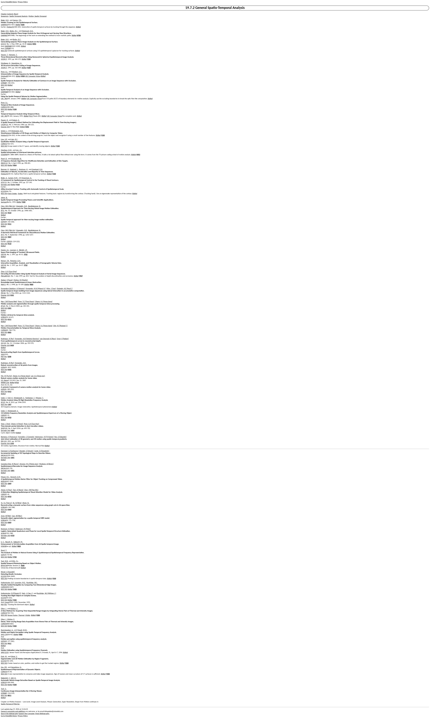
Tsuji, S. (3, 689)
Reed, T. (4, 550)
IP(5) (2, 211)
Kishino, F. (14, 609)
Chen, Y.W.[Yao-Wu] (31, 490)
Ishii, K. (13, 678)
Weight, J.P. (23, 250)
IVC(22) (3, 343)
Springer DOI (5, 185)
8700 (79, 36)
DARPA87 (4, 36)
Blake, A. (4, 178)
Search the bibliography (9, 714)
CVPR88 (7, 48)
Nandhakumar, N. (34, 206)
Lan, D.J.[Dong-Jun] (38, 376)
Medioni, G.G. (17, 72)
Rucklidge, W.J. (31, 583)
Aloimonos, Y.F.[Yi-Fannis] (44, 437)
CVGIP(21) (4, 125)
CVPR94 (3, 587)
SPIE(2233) (5, 653)
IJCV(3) (3, 44)
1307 (9, 405)
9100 (29, 59)
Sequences (5, 16)
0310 (12, 536)
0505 (9, 370)
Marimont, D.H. (27, 31)
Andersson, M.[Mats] (22, 529)
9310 (18, 185)
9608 (22, 566)
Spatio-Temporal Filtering (10, 704)
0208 (9, 357)
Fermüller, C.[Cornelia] (26, 437)
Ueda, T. (4, 398)
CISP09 (3, 415)
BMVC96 (4, 566)
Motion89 (4, 76)
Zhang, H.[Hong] (17, 424)
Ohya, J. (3, 609)
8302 (27, 127)
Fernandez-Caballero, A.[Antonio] (13, 289)
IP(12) (3, 306)
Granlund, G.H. (37, 169)
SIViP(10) (4, 428)
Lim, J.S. (19, 150)
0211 (9, 319)
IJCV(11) (4, 182)
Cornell (7, 602)
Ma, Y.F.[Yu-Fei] (6, 376)
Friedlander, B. (16, 159)
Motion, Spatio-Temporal (37, 16)
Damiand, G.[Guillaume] (10, 451)
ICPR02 (3, 317)
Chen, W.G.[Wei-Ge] (8, 206)
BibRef (18, 25)
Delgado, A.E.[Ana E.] (64, 289)
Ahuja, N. (25, 503)
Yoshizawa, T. (30, 398)
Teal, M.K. (4, 561)
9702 (25, 255)
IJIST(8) (3, 255)
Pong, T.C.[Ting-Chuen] (26, 302)
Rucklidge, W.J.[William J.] (46, 593)
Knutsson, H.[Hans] (7, 529)
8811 (9, 696)
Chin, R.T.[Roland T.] (60, 326)
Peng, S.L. (4, 72)
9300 (23, 202)
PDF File (4, 357)
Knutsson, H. (23, 169)
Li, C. (2, 542)
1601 (12, 458)
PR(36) (3, 293)
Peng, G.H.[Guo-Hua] (31, 424)
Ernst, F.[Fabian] (63, 339)
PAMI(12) (4, 163)
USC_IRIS (4, 99)
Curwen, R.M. (13, 178)
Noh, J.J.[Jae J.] (27, 593)
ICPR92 (3, 683)
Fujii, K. (10, 398)
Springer (4, 202)
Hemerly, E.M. (15, 477)
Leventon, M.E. (20, 583)
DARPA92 (4, 25)
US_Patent (4, 380)
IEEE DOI (4, 51)
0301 (12, 295)
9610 (9, 213)
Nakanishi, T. (5, 678)
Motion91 (10, 27)
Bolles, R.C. (14, 31)
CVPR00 (3, 330)
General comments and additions (13, 711)
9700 (15, 557)
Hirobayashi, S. (19, 398)
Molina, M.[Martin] (21, 280)
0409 (12, 345)
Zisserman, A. (27, 178)
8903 (138, 155)
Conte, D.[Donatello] (41, 451)
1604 (12, 431)
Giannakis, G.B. (21, 206)
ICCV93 (3, 191)
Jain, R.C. (14, 139)
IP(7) (2, 235)
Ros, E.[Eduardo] (60, 437)
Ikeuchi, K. (9, 542)
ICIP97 (3, 555)
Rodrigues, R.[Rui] (7, 339)
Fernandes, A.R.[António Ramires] (27, 339)
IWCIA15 (4, 455)
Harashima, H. (16, 63)
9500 (54, 579)
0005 (9, 332)
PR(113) (4, 441)
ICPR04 (3, 507)
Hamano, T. (13, 55)
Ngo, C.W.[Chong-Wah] (9, 302)
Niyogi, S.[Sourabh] (8, 572)
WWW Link (5, 383)
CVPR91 (3, 107)
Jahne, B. (4, 198)
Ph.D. (31, 116)
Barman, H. (5, 169)
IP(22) (3, 402)
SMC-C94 (4, 635)
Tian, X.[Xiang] (18, 490)
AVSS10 (3, 481)
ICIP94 (3, 222)
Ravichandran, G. (7, 630)
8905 (34, 44)
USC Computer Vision (32, 76)
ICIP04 (3, 367)
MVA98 (3, 546)
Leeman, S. (14, 250)
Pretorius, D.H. (15, 261)
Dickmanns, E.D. (17, 131)
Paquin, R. (4, 120)
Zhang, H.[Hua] (6, 490)
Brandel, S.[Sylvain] (26, 451)
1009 (9, 484)
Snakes (20, 194)
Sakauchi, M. (18, 542)
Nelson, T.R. (5, 261)
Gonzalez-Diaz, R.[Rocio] (10, 464)
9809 (9, 237)
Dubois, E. (15, 120)
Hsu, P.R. (4, 667)
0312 (9, 392)
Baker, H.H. (5, 20)
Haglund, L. (14, 169)
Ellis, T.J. (15, 561)
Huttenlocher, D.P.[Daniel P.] (11, 593)
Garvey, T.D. (17, 20)
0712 (17, 383)
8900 (23, 76)
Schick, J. (4, 131)
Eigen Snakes (12, 194)
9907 (81, 276)
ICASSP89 (4, 155)
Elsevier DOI (5, 127)
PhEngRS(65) (5, 276)
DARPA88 (8, 46)
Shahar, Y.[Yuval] (7, 280)
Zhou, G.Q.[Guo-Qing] (9, 272)
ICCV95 (3, 576)
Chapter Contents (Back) (9, 14)
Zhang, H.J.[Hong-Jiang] (43, 302)
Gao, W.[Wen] (17, 516)
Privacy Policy (23, 2)
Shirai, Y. (14, 657)
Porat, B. (4, 159)
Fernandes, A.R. (20, 363)
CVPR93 (3, 613)
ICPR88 (3, 83)
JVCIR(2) (4, 59)
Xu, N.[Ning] (17, 503)
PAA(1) (3, 285)
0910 (9, 418)
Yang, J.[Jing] (5, 424)
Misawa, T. (39, 398)
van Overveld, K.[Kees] (48, 339)
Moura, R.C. (5, 477)
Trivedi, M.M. (22, 630)
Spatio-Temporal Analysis (18, 16)
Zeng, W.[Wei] (6, 516)
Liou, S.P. (4, 139)
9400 (15, 589)
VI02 (2, 354)
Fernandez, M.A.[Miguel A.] (36, 289)
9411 (9, 224)
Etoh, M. (4, 657)
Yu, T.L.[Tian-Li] (6, 503)
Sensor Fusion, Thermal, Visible (19, 615)
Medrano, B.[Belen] (46, 464)
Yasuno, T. (4, 55)
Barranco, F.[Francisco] (9, 437)
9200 (22, 25)
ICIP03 (3, 389)
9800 (31, 285)
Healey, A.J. (5, 250)
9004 (15, 165)
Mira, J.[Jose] (51, 289)
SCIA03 (3, 533)
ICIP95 (9, 242)
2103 (12, 444)
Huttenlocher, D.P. (7, 583)
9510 (9, 244)
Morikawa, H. (6, 63)
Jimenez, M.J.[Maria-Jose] (28, 464)
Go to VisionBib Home (9, 2)
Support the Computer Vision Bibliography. (34, 714)
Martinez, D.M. (6, 150)
